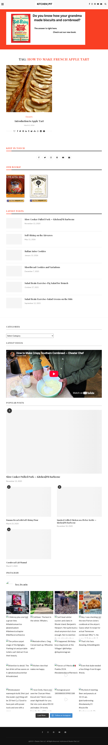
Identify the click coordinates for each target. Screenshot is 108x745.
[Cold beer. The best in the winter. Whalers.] (41, 626)
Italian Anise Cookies (35, 251)
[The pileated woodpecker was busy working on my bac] (66, 602)
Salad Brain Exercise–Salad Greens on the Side (49, 299)
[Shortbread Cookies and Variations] (14, 271)
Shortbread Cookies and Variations (42, 267)
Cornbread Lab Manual (16, 562)
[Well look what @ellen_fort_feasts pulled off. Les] (17, 602)
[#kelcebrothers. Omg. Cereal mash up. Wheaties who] (41, 651)
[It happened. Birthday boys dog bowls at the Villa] (66, 651)
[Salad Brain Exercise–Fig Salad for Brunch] (14, 287)
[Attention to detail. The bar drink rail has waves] (17, 675)
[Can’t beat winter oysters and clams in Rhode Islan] (66, 626)
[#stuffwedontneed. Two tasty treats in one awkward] (90, 602)
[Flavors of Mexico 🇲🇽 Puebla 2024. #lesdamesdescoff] (66, 675)
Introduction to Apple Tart (29, 121)
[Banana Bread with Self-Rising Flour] (28, 502)
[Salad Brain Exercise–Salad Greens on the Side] (14, 303)
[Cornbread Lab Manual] (28, 544)
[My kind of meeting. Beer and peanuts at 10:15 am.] (90, 699)
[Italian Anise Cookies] (14, 255)
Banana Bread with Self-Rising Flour (22, 520)
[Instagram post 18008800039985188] (66, 699)
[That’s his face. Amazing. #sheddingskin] (90, 651)
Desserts (29, 117)
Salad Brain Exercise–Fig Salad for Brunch (46, 283)
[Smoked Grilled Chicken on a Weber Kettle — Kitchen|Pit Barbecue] (79, 502)
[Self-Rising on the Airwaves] (14, 239)
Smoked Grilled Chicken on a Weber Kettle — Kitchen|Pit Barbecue (76, 521)
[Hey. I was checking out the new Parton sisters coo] (90, 626)
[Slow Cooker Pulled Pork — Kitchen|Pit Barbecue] (14, 223)
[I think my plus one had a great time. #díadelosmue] (17, 626)
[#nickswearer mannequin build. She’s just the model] (17, 699)
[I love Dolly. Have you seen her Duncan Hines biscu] (41, 699)
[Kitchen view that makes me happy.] (41, 675)
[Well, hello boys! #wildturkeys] (41, 602)
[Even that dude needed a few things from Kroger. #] (90, 675)
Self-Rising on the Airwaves (39, 235)
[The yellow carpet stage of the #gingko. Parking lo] (17, 651)
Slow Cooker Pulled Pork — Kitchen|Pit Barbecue (49, 219)
